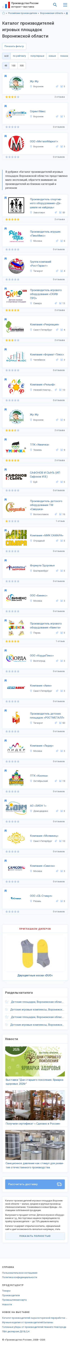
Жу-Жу (34, 81)
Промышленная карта (14, 1299)
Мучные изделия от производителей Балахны (27, 1322)
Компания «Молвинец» (44, 835)
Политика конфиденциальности (19, 1277)
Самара (37, 303)
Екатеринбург (40, 570)
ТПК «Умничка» (39, 444)
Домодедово (40, 811)
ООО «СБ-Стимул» (41, 895)
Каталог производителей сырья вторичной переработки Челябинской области (35, 1318)
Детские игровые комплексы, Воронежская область (37, 1009)
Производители (11, 1295)
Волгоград (39, 661)
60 (63, 723)
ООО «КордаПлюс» (42, 655)
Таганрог (38, 271)
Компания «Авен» (41, 685)
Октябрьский (40, 781)
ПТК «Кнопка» (39, 775)
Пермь (37, 632)
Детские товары (68, 13)
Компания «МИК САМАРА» (46, 535)
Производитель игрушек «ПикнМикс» (45, 233)
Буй (35, 482)
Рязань (37, 901)
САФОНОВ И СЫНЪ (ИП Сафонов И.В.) (45, 474)
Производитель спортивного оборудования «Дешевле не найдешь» (46, 203)
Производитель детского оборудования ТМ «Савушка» (46, 505)
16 (63, 514)
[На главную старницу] (3, 13)
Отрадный (39, 540)
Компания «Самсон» (42, 865)
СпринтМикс (38, 111)
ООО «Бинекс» (38, 595)
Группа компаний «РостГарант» (40, 263)
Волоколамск (41, 514)
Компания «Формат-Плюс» (47, 354)
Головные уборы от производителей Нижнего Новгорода (34, 1327)
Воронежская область (51, 13)
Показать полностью (35, 1236)
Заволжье (39, 212)
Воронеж (38, 86)
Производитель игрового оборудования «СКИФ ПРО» (46, 294)
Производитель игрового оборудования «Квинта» (46, 625)
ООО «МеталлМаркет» (44, 141)
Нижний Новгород (43, 389)
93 (63, 212)
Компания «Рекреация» (44, 324)
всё (6, 56)
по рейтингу (19, 56)
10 (63, 389)
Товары (6, 1290)
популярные (37, 56)
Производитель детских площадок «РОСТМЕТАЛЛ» (47, 715)
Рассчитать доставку (23, 1184)
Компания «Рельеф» (42, 384)
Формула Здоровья (42, 565)
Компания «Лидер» (41, 745)
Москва (37, 241)
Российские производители (22, 13)
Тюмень (37, 450)
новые (52, 56)
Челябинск (39, 359)
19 (63, 781)
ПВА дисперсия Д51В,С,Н (15, 1331)
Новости (7, 1304)
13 (63, 303)
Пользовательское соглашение (19, 1272)
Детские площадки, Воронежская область (38, 1001)
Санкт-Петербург (42, 329)
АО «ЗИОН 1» (38, 805)
